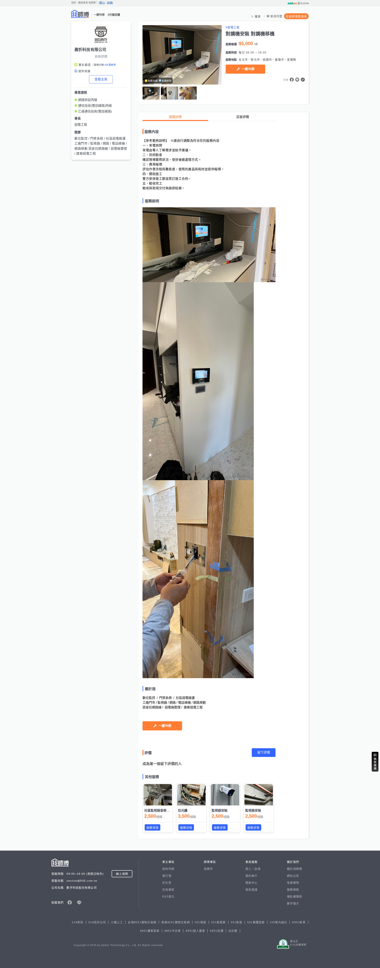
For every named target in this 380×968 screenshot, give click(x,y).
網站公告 (293, 875)
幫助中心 (251, 882)
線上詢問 (122, 873)
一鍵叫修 (248, 69)
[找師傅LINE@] (79, 902)
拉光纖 (182, 810)
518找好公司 (97, 922)
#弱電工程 (232, 27)
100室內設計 (278, 922)
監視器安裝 (219, 810)
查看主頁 (101, 79)
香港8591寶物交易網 (175, 922)
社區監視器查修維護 (158, 810)
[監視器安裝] (225, 794)
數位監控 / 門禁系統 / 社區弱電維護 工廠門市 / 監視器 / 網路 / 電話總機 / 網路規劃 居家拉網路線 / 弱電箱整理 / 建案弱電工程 (100, 146)
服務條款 (293, 889)
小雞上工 (117, 922)
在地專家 (168, 889)
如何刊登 (276, 16)
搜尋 (258, 16)
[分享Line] (297, 80)
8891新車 (299, 922)
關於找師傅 (294, 868)
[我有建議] (375, 762)
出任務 (233, 930)
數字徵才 (293, 903)
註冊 (258, 868)
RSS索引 (168, 896)
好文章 (166, 882)
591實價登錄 (256, 922)
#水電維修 (110, 65)
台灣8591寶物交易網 (142, 922)
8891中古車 (172, 930)
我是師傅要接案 (296, 16)
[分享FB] (292, 80)
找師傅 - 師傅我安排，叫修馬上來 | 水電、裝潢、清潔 (80, 14)
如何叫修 (168, 868)
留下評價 (263, 752)
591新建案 (218, 922)
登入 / (250, 868)
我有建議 (251, 889)
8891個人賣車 (195, 930)
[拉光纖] (191, 794)
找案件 (208, 868)
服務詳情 (175, 117)
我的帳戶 (251, 875)
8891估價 (216, 930)
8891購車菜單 (150, 930)
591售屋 (236, 922)
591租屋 (200, 922)
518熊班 (77, 922)
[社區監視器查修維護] (157, 794)
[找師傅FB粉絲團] (69, 902)
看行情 (166, 875)
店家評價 (242, 117)
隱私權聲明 (294, 896)
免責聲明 (293, 882)
